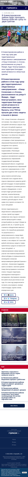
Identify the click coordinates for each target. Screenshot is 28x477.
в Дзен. (10, 295)
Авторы (14, 444)
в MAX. (10, 302)
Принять (24, 472)
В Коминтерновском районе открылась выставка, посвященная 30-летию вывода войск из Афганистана (12, 396)
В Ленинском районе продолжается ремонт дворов (13, 389)
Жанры (14, 442)
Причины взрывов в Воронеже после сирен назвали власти (10, 373)
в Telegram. (11, 298)
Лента (14, 439)
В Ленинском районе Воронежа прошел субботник (13, 378)
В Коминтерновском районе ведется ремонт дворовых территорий (12, 383)
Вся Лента (14, 405)
